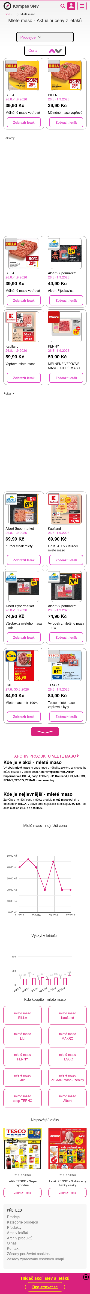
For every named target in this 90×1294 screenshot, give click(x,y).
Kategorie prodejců (22, 1222)
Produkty (14, 1227)
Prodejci (14, 1216)
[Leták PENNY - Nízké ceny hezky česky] (67, 1148)
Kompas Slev (26, 6)
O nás (12, 1243)
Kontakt (13, 1248)
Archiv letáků (17, 1232)
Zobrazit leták (22, 1192)
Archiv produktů (20, 1238)
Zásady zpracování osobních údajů (35, 1259)
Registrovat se (45, 1286)
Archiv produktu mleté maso (45, 756)
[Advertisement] (45, 185)
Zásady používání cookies (28, 1253)
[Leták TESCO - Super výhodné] (22, 1148)
